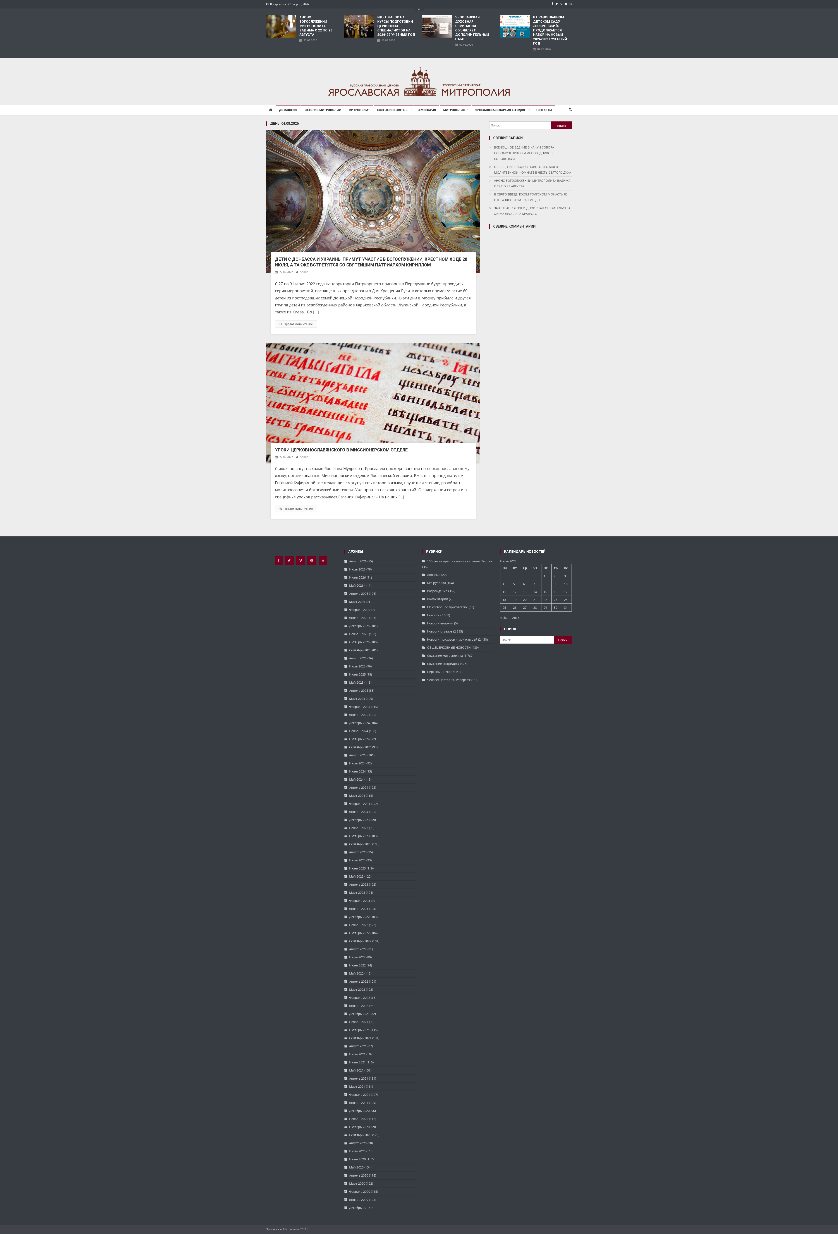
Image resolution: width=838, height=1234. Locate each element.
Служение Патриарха (443, 664)
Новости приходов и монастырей (452, 639)
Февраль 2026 (359, 610)
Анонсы (433, 575)
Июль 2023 (357, 860)
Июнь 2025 (357, 674)
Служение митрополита (445, 655)
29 (545, 607)
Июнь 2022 (357, 965)
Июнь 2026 (357, 577)
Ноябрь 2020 (358, 1119)
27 (525, 607)
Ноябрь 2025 (358, 634)
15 (545, 592)
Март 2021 (357, 1086)
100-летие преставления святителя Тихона (459, 561)
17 (566, 592)
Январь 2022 (358, 1006)
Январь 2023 (358, 909)
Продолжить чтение (298, 324)
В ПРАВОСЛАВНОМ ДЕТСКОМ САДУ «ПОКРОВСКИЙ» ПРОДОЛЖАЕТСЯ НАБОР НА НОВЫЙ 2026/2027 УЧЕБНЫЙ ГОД (550, 30)
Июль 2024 (357, 763)
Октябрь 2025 (359, 642)
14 (535, 592)
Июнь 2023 (357, 868)
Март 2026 (357, 602)
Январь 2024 (358, 812)
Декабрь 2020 (359, 1111)
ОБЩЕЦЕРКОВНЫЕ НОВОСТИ (449, 647)
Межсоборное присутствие (447, 607)
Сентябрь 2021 (360, 1038)
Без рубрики (436, 583)
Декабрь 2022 (359, 917)
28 (535, 607)
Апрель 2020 (358, 1175)
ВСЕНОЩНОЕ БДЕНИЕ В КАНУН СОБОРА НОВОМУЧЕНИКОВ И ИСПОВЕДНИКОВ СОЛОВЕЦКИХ (524, 153)
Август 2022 (358, 949)
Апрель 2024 (358, 787)
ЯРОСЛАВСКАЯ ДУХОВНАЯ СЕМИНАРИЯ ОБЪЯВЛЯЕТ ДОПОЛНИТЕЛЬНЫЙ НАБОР (472, 28)
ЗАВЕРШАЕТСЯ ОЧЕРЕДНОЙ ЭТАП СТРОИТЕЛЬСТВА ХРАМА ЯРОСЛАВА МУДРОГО (532, 211)
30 (555, 607)
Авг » (516, 617)
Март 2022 (357, 989)
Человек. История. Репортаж (449, 680)
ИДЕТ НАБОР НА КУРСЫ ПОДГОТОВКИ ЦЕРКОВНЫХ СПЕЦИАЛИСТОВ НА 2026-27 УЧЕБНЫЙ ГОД (396, 26)
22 (545, 600)
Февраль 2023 (359, 901)
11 (504, 592)
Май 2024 (356, 779)
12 (515, 592)
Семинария (426, 110)
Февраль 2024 (359, 804)
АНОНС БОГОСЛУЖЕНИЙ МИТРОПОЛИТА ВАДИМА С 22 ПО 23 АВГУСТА (315, 26)
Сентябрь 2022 (360, 941)
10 (566, 584)
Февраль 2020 (359, 1191)
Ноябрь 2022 (358, 925)
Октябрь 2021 (359, 1030)
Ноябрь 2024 (358, 731)
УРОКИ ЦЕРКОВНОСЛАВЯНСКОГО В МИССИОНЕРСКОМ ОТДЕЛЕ (341, 450)
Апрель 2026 (358, 593)
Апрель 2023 (358, 884)
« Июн (505, 617)
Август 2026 (358, 561)
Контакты (544, 110)
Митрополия (454, 110)
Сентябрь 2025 (360, 650)
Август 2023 (358, 852)
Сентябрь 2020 (360, 1135)
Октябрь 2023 (359, 836)
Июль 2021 (357, 1054)
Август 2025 (358, 658)
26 (515, 607)
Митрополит (359, 110)
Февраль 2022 (359, 997)
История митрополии (322, 110)
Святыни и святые (392, 110)
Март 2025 (357, 699)
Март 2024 (357, 795)
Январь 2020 (358, 1200)
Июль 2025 (357, 666)
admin (304, 272)
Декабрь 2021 (359, 1014)
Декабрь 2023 (359, 820)
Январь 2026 (358, 618)
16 (555, 592)
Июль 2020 (357, 1151)
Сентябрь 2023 (360, 844)
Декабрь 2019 (359, 1208)
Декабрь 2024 (359, 723)
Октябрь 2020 (359, 1127)
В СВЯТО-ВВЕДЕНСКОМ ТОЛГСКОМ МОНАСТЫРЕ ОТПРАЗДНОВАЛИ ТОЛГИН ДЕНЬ (530, 197)
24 (566, 600)
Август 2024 (358, 755)
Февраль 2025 (359, 707)
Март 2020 (357, 1183)
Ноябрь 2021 (358, 1022)
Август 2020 (358, 1143)
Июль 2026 (357, 569)
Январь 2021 (358, 1103)
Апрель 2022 (358, 981)
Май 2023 (356, 876)
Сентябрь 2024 (360, 747)
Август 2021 (358, 1046)
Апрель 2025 (358, 690)
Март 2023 (357, 892)
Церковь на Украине (442, 672)
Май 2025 (356, 682)
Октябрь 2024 (359, 739)
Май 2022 (356, 973)
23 (555, 600)
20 (525, 600)
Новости (433, 615)
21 (535, 600)
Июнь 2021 (357, 1062)
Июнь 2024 (357, 771)
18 (504, 600)
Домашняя (288, 110)
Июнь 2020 (357, 1159)
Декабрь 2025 (359, 626)
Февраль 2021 (359, 1094)
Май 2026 (356, 585)
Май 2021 (356, 1070)
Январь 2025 (358, 715)
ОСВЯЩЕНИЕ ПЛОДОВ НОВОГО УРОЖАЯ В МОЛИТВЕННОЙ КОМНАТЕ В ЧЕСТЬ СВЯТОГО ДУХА (532, 170)
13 (525, 592)
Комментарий (437, 599)
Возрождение (437, 591)
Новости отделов (439, 631)
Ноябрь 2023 (358, 828)
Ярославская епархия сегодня (500, 110)
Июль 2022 (357, 957)
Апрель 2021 (358, 1078)
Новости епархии (440, 623)
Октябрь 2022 (359, 933)
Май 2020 (356, 1167)
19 (515, 600)
